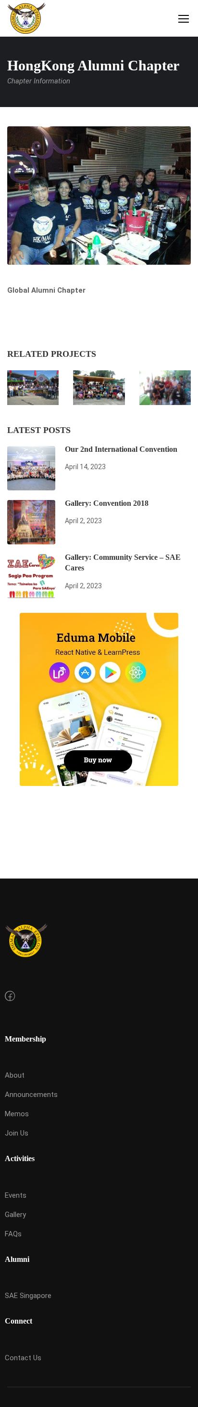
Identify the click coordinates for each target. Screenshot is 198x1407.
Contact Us (23, 1357)
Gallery (15, 1214)
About (15, 1075)
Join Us (16, 1133)
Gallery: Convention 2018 (106, 503)
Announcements (31, 1094)
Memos (17, 1113)
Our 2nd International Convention (121, 449)
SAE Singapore (28, 1295)
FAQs (13, 1234)
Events (15, 1195)
